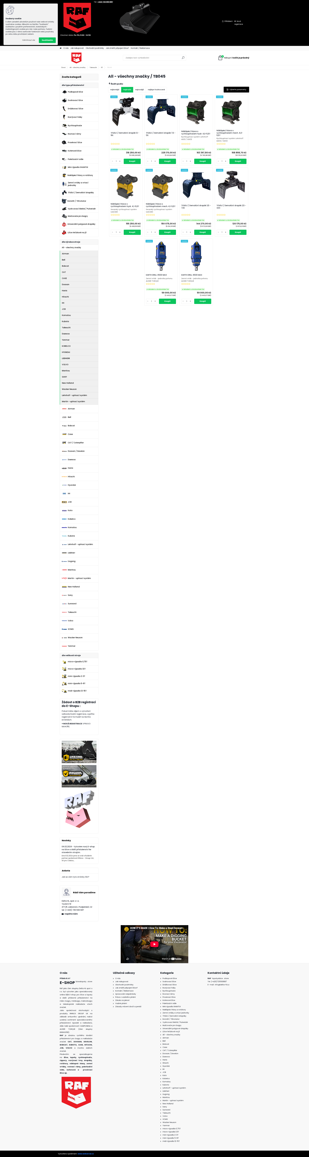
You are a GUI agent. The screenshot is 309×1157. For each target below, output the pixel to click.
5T (102, 67)
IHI (63, 303)
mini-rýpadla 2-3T (76, 676)
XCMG (71, 629)
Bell (63, 260)
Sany (70, 595)
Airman (65, 253)
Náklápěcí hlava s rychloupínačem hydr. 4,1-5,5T (125, 205)
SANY (64, 377)
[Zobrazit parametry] (236, 89)
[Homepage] (60, 48)
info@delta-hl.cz (222, 984)
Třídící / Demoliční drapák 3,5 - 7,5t (196, 206)
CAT (64, 272)
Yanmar (66, 340)
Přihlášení (228, 21)
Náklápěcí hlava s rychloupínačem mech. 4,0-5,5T (230, 133)
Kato (70, 510)
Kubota (65, 321)
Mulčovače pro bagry (78, 216)
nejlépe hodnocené (156, 89)
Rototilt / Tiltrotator (76, 201)
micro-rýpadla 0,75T (77, 661)
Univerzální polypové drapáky (81, 224)
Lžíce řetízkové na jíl (77, 232)
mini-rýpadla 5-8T (76, 683)
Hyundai (72, 485)
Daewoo (66, 333)
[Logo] (76, 58)
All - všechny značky (78, 67)
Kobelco (71, 519)
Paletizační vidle (75, 159)
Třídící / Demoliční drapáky (81, 192)
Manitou (66, 370)
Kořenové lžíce (74, 151)
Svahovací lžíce (75, 100)
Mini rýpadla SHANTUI (78, 167)
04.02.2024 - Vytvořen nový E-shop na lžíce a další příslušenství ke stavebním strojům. (78, 849)
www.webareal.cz (86, 1154)
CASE (64, 278)
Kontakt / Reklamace (140, 48)
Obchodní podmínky (95, 48)
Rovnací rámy (74, 134)
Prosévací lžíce (75, 142)
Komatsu (66, 315)
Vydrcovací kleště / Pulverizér (82, 208)
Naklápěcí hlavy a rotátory (80, 175)
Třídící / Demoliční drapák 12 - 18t (125, 134)
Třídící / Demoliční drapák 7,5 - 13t (160, 134)
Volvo (70, 620)
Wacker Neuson (69, 389)
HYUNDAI (66, 352)
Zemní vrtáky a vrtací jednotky (78, 184)
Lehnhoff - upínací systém (74, 395)
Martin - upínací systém (73, 401)
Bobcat (65, 266)
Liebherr (71, 553)
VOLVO (65, 364)
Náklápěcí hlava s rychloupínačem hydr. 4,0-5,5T (195, 132)
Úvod (63, 67)
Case (70, 434)
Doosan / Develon (76, 451)
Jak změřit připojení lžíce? (117, 48)
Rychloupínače (75, 125)
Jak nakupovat (77, 48)
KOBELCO (66, 346)
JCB (64, 309)
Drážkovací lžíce (75, 108)
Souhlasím (47, 40)
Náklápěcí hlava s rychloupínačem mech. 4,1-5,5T (160, 205)
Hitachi (65, 296)
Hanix (64, 290)
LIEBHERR (66, 358)
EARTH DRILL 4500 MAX (156, 275)
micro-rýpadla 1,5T (77, 669)
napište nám (71, 913)
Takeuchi (93, 67)
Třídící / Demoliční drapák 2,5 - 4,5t (231, 206)
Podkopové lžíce (75, 92)
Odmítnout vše (28, 40)
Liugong (71, 561)
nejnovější (139, 89)
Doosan (65, 284)
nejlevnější (114, 89)
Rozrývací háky (75, 117)
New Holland (68, 383)
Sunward (72, 603)
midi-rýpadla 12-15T (77, 691)
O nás (66, 48)
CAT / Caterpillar (76, 442)
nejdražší (127, 89)
